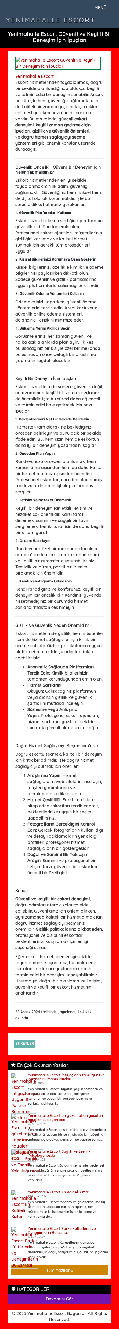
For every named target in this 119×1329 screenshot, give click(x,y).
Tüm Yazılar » (59, 1270)
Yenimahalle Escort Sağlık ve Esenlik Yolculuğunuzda (59, 1153)
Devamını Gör (59, 1299)
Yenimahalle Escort (51, 20)
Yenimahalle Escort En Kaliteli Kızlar (58, 1192)
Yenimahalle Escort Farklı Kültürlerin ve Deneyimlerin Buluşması (62, 1230)
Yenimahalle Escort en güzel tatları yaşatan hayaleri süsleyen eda (65, 1117)
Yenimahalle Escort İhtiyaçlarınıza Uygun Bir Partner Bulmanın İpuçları (66, 1077)
